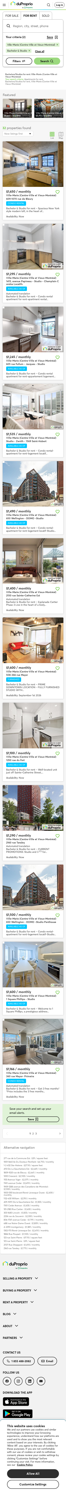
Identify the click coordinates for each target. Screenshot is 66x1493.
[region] (33, 1456)
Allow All (33, 1473)
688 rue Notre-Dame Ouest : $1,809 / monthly (26, 1223)
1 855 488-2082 (21, 1361)
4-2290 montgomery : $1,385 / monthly (22, 1227)
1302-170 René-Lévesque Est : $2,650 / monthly (26, 1230)
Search (44, 61)
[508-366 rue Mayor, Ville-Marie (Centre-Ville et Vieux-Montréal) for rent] (33, 640)
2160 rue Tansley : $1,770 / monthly (20, 1248)
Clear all (39, 51)
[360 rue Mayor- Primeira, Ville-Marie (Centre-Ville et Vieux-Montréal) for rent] (33, 1041)
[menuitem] (33, 1278)
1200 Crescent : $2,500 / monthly (19, 1176)
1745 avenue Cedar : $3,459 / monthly (22, 1183)
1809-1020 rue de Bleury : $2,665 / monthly (24, 1172)
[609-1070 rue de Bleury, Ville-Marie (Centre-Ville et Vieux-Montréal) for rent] (33, 164)
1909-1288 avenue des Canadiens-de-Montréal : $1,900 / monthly (26, 1187)
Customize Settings (32, 1484)
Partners (10, 1338)
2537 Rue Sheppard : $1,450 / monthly (22, 1244)
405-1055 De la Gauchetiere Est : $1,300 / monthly (27, 1202)
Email (49, 1361)
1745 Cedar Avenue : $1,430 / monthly (21, 1205)
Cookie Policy (25, 1464)
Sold (45, 15)
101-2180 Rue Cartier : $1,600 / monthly (22, 1209)
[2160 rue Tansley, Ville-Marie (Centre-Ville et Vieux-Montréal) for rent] (33, 808)
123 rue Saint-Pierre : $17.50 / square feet (23, 1237)
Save (31, 1119)
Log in (59, 5)
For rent (30, 15)
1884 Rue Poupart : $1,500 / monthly (21, 1234)
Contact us (11, 1352)
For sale (11, 15)
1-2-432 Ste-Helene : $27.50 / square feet (23, 1165)
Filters (17, 61)
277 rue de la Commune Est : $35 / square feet (26, 1158)
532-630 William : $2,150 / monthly (20, 1198)
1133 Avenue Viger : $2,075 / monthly (21, 1179)
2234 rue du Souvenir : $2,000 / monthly (23, 1216)
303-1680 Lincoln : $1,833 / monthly (20, 1212)
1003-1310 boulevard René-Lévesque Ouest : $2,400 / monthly (29, 1193)
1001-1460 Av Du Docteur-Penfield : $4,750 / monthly (29, 1161)
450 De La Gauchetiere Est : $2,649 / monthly (25, 1169)
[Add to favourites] (57, 192)
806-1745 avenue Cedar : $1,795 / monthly (23, 1219)
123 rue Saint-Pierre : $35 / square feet (22, 1241)
